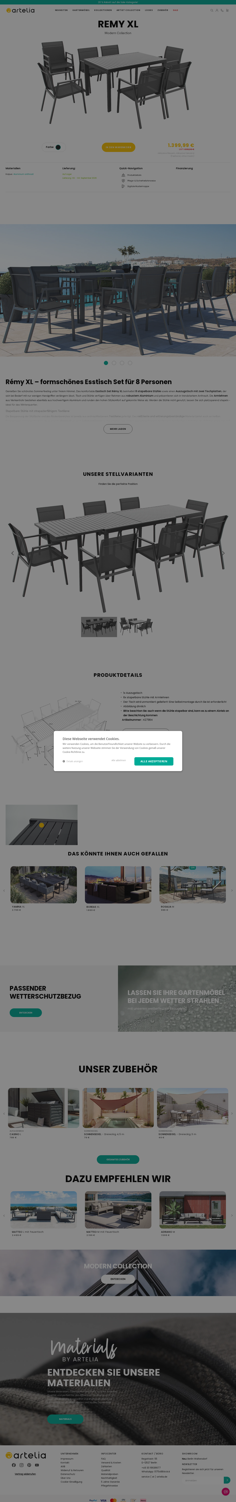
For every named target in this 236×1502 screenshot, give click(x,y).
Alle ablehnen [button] (119, 760)
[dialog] (118, 751)
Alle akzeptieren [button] (153, 761)
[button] (73, 761)
